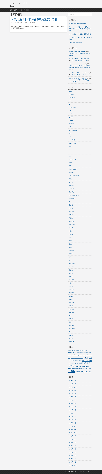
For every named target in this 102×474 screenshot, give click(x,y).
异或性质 (71, 221)
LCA (70, 127)
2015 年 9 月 (72, 436)
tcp (70, 153)
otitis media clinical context (77, 64)
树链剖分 (71, 283)
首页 (11, 10)
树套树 (71, 273)
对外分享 (22, 10)
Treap (70, 162)
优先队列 (79, 360)
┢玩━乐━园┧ (19, 3)
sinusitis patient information (77, 51)
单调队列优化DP (76, 363)
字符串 (71, 208)
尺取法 (71, 214)
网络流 (71, 319)
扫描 (70, 231)
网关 (70, 315)
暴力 (70, 260)
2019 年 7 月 (72, 384)
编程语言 (71, 312)
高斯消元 (71, 341)
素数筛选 (71, 302)
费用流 (71, 335)
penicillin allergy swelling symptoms (79, 59)
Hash (84, 354)
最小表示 (71, 267)
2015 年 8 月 (72, 439)
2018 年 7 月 (72, 393)
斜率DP (71, 257)
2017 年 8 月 (72, 406)
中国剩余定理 (73, 169)
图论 (70, 201)
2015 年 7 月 (72, 442)
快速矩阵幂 (77, 366)
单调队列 (71, 188)
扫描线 (71, 234)
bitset (78, 352)
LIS (70, 136)
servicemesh (72, 143)
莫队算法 (71, 325)
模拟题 (71, 286)
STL (70, 149)
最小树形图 (72, 263)
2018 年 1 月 (72, 400)
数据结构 (71, 250)
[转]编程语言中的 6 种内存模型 (77, 23)
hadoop (71, 123)
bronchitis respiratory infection (78, 78)
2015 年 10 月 (73, 433)
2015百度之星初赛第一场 (78, 350)
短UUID (71, 296)
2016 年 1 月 (72, 423)
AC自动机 (72, 94)
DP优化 (71, 117)
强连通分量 (72, 224)
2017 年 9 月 (72, 403)
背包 (82, 371)
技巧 (70, 237)
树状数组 (71, 280)
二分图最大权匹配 (74, 175)
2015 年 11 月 (72, 429)
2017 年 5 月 (72, 413)
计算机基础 (72, 328)
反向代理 (71, 192)
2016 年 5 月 (72, 416)
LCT (90, 355)
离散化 (90, 368)
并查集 (71, 218)
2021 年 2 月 (72, 380)
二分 (76, 360)
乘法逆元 (71, 172)
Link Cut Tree (73, 130)
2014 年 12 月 (73, 465)
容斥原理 (71, 211)
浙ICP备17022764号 (70, 471)
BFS (70, 101)
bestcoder (72, 97)
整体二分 (71, 254)
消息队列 (71, 289)
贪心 (70, 332)
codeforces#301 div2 (84, 352)
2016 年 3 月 (72, 420)
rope (78, 358)
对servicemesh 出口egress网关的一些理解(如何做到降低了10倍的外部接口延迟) (80, 29)
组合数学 (71, 309)
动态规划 (71, 185)
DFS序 (89, 352)
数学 (70, 247)
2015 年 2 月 (72, 459)
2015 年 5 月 (72, 449)
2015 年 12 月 (73, 426)
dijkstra (69, 354)
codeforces (72, 107)
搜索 (70, 241)
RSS (27, 10)
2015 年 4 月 (72, 452)
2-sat (70, 91)
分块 (70, 179)
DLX (70, 114)
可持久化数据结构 (74, 195)
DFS (70, 110)
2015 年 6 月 (72, 446)
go (79, 355)
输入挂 (71, 338)
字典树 (71, 205)
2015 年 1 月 (72, 462)
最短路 (71, 270)
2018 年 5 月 (72, 397)
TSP (70, 166)
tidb (70, 156)
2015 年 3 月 (72, 455)
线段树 (71, 306)
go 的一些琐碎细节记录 (75, 42)
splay (70, 146)
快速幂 (71, 228)
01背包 (69, 350)
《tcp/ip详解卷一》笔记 (81, 60)
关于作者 (16, 10)
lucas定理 (72, 140)
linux (70, 133)
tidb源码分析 (72, 159)
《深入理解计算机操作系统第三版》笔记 (34, 19)
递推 (90, 371)
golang (71, 120)
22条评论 (33, 22)
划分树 (71, 182)
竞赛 (70, 299)
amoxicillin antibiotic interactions (78, 73)
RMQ (76, 358)
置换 (70, 322)
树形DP (71, 276)
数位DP (71, 244)
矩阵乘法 (71, 293)
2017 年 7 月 (72, 410)
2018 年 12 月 (73, 387)
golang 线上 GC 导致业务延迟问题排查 (80, 34)
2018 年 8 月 (72, 390)
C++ (70, 104)
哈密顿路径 (72, 198)
